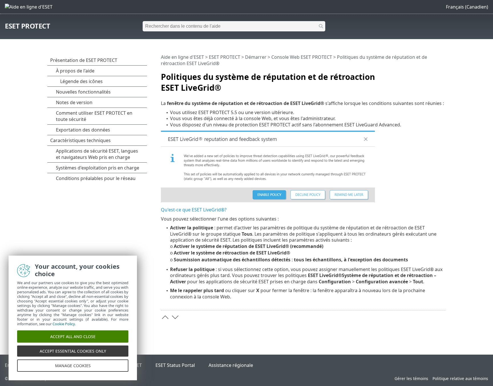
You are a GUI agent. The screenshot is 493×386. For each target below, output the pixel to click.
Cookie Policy (63, 323)
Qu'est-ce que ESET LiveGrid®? (194, 210)
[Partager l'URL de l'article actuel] (425, 74)
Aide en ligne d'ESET (182, 57)
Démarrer (255, 57)
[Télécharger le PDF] (434, 74)
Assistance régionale (231, 365)
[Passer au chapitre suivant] (175, 317)
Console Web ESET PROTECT (301, 57)
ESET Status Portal (175, 365)
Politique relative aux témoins (460, 378)
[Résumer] (442, 74)
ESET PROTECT (27, 26)
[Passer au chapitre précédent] (165, 317)
